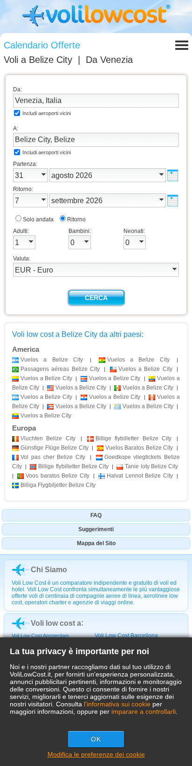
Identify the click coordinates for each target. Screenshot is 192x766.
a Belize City (52, 359)
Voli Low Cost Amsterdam (40, 635)
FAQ (96, 515)
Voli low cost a (56, 623)
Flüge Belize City (55, 448)
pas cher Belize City (53, 457)
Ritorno (76, 219)
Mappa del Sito (96, 543)
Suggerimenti (96, 529)
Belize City (48, 438)
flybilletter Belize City (133, 438)
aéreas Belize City (60, 369)
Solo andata (38, 219)
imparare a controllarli (143, 711)
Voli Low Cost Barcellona (126, 635)
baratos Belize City (57, 475)
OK (96, 739)
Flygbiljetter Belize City (58, 485)
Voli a (38, 60)
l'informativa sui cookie (117, 704)
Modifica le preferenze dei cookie (96, 754)
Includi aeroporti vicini (46, 113)
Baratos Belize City (139, 448)
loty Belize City (151, 466)
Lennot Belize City (139, 475)
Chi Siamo (49, 570)
